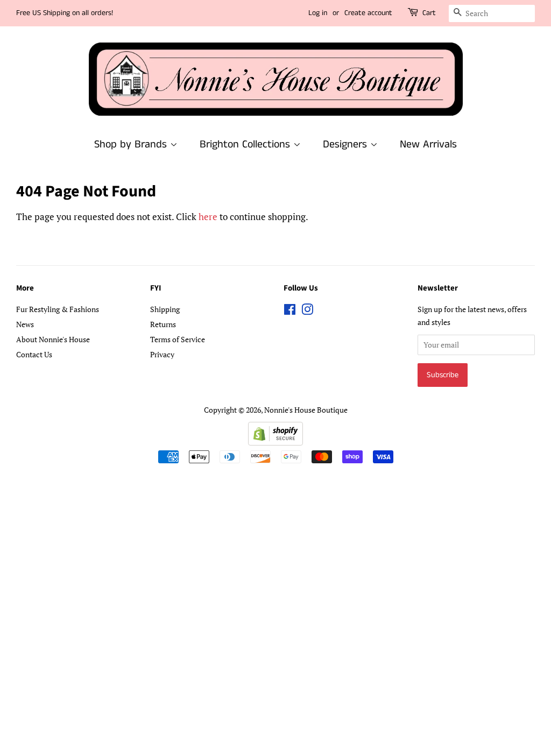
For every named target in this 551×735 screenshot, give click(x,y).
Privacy (162, 354)
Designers (346, 144)
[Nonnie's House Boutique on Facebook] (290, 311)
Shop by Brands (132, 144)
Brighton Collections (246, 144)
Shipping (165, 309)
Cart (429, 13)
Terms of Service (177, 339)
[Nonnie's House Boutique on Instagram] (307, 311)
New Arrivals (428, 144)
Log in (317, 13)
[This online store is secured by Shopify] (275, 442)
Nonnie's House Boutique (306, 410)
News (25, 324)
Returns (163, 324)
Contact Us (34, 354)
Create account (368, 13)
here (208, 216)
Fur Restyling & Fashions (57, 309)
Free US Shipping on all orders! (64, 13)
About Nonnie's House (53, 339)
